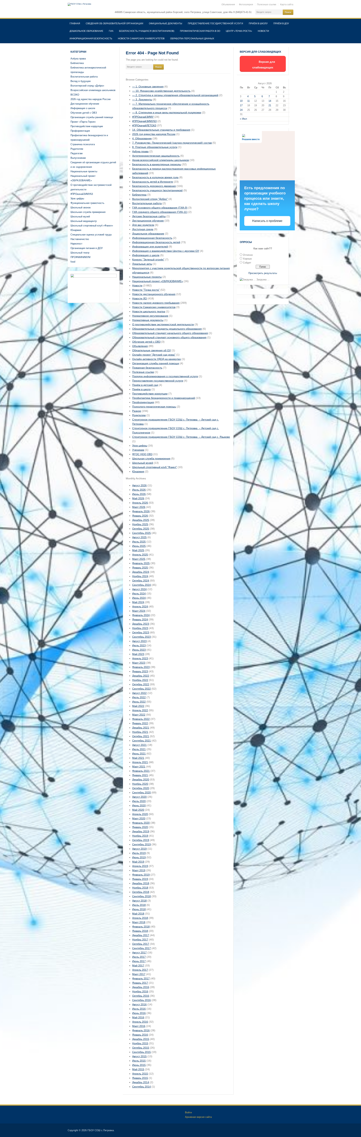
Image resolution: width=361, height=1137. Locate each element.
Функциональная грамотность (87, 203)
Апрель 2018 (140, 917)
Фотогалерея (246, 4)
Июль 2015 (139, 1060)
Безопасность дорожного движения (154, 185)
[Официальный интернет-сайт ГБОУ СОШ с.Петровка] (79, 4)
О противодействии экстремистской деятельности (163, 324)
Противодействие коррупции (87, 126)
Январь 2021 (140, 775)
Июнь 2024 (139, 597)
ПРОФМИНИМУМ (80, 257)
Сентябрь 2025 (141, 532)
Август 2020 (139, 796)
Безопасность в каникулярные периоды (156, 164)
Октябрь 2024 (140, 580)
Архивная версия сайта (198, 1117)
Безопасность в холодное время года (155, 177)
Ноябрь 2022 (140, 680)
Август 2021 (139, 744)
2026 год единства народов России (91, 99)
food (73, 261)
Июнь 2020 (139, 805)
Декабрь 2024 (140, 571)
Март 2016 (138, 1026)
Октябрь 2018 (140, 891)
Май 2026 (138, 498)
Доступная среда (142, 229)
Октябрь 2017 (140, 943)
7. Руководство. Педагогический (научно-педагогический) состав (172, 142)
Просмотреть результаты (262, 273)
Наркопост (76, 243)
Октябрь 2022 (140, 684)
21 (269, 105)
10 (241, 100)
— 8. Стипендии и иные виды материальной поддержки (166, 112)
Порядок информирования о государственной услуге (165, 376)
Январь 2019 (140, 878)
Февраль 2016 (141, 1030)
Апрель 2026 (140, 502)
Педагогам (77, 153)
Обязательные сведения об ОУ (151, 350)
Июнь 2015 (139, 1064)
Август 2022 (139, 692)
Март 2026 (138, 507)
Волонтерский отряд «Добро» (87, 85)
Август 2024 (139, 589)
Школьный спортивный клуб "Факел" (154, 467)
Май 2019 (138, 861)
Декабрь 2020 (140, 779)
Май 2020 (138, 809)
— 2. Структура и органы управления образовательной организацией (175, 95)
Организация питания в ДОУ (87, 248)
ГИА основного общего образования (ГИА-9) (159, 207)
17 (241, 105)
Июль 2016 (139, 1008)
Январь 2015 (140, 1077)
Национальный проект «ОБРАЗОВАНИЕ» (157, 281)
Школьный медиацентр (84, 221)
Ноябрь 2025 (140, 524)
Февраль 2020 (141, 822)
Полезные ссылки (266, 4)
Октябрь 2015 (140, 1047)
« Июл (243, 118)
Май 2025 (138, 550)
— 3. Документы (142, 99)
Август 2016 (139, 1004)
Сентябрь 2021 (141, 740)
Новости (263, 31)
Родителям (77, 148)
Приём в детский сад (145, 384)
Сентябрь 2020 (141, 792)
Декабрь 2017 (140, 935)
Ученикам (138, 449)
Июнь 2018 (139, 909)
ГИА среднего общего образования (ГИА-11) (159, 211)
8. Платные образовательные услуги (154, 147)
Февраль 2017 (141, 978)
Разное (136, 410)
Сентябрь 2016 (141, 1000)
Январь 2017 (140, 982)
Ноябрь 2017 (140, 939)
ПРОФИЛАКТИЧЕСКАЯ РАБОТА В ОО (200, 31)
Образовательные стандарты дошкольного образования (167, 328)
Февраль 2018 (141, 926)
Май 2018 (138, 913)
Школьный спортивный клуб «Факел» (92, 225)
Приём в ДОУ (281, 23)
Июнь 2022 (139, 701)
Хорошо (247, 258)
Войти (188, 1112)
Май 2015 (138, 1069)
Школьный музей (80, 216)
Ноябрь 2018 (140, 887)
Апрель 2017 (140, 969)
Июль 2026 (139, 489)
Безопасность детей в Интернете (152, 181)
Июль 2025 (139, 541)
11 (248, 100)
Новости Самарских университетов (141, 38)
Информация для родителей (150, 246)
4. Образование (142, 138)
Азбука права (78, 58)
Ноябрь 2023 (140, 628)
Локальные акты (142, 263)
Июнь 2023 (139, 649)
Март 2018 (138, 922)
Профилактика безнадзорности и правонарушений (163, 397)
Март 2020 (138, 818)
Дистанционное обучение (85, 103)
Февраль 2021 (141, 770)
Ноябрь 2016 (140, 991)
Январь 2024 (140, 619)
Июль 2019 (139, 853)
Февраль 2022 (141, 718)
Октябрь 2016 (140, 995)
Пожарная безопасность (147, 367)
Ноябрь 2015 (140, 1043)
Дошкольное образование (86, 31)
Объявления (228, 4)
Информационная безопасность (91, 38)
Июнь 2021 (139, 753)
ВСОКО (75, 94)
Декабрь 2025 (140, 519)
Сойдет (247, 262)
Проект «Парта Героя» (83, 121)
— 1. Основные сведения (148, 86)
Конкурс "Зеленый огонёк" (148, 259)
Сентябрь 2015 (141, 1052)
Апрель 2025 (140, 554)
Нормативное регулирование (150, 315)
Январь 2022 (140, 723)
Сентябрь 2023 (141, 636)
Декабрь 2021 (140, 727)
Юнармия (76, 230)
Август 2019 (139, 848)
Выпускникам (78, 157)
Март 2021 (138, 766)
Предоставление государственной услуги (215, 23)
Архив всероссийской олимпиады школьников (160, 160)
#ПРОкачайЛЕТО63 (144, 125)
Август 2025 (139, 537)
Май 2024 (138, 602)
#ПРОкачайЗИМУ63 (82, 194)
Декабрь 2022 (140, 675)
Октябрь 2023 (140, 632)
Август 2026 (139, 485)
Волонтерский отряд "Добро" (150, 198)
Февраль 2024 (141, 615)
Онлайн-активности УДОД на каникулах (156, 359)
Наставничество (80, 239)
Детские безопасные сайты (149, 216)
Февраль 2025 (141, 563)
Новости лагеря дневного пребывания (156, 302)
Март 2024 (138, 610)
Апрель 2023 (140, 658)
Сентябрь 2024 (141, 584)
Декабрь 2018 (140, 883)
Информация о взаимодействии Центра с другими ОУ (165, 250)
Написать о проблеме (267, 220)
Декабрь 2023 (140, 623)
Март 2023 (138, 662)
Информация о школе (83, 108)
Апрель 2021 (140, 762)
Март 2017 (138, 974)
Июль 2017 (139, 956)
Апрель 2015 (140, 1073)
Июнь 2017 (139, 961)
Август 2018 (139, 900)
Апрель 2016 (140, 1021)
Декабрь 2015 (140, 1039)
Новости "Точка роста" (146, 289)
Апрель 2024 (140, 606)
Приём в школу (258, 23)
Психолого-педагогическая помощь (154, 406)
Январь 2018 (140, 930)
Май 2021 (138, 757)
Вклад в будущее (81, 81)
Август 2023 (139, 641)
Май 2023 (138, 654)
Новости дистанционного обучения (153, 294)
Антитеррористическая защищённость (156, 155)
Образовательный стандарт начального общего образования (170, 333)
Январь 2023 (140, 671)
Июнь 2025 (139, 545)
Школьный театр (80, 252)
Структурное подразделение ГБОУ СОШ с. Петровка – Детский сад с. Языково (181, 436)
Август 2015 (139, 1056)
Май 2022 (138, 705)
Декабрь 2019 (140, 831)
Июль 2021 (139, 749)
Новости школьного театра (148, 311)
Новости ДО (139, 298)
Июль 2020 (139, 801)
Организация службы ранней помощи (92, 117)
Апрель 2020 (140, 814)
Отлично (248, 255)
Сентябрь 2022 (141, 688)
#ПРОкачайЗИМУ (143, 116)
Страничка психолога (83, 144)
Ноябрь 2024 (140, 576)
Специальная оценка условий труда (91, 234)
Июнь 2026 (139, 494)
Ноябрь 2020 (140, 783)
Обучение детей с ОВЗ (84, 112)
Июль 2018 (139, 904)
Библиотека (77, 63)
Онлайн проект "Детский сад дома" (153, 354)
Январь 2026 (140, 515)
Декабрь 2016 (140, 987)
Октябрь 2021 (140, 736)
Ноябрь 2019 (140, 835)
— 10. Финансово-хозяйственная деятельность (161, 90)
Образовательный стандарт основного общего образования (169, 337)
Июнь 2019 (139, 857)
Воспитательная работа (84, 76)
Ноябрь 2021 (140, 731)
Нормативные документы (147, 320)
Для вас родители (143, 224)
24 (241, 110)
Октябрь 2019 (140, 840)
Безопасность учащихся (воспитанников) (146, 31)
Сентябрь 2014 (141, 1086)
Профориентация (80, 130)
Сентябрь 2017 (141, 948)
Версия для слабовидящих (263, 64)
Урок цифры (77, 198)
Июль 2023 (139, 645)
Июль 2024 (139, 593)
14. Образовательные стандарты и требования (161, 129)
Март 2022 (138, 714)
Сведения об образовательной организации (114, 23)
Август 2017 (139, 952)
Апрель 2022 (140, 710)
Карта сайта (286, 4)
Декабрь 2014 (140, 1082)
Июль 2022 (139, 697)
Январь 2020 (140, 827)
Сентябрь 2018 (141, 896)
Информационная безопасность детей (156, 242)
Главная (75, 23)
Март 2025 (138, 558)
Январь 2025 (140, 567)
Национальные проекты (84, 171)
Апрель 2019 (140, 866)
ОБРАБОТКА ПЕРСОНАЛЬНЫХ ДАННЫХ (192, 38)
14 (269, 100)
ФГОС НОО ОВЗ (142, 454)
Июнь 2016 (139, 1013)
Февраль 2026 (141, 511)
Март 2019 (138, 870)
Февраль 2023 (141, 667)
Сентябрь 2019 (141, 844)
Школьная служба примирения (88, 212)
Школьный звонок (81, 207)
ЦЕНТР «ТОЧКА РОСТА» (239, 31)
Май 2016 (138, 1017)
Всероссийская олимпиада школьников (93, 90)
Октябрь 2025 (140, 528)
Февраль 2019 (141, 874)
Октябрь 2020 (140, 788)
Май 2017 (138, 965)
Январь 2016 (140, 1034)
